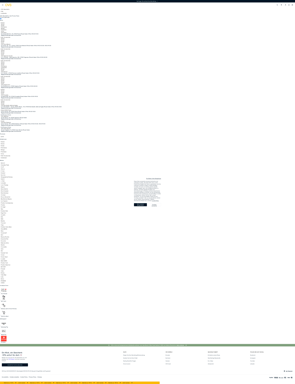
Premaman (3, 151)
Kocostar (3, 241)
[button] (281, 5)
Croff (2, 167)
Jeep (2, 270)
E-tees (2, 171)
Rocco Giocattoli (5, 197)
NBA (2, 219)
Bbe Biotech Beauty (6, 199)
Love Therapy (4, 185)
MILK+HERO (4, 261)
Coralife (3, 215)
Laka (2, 276)
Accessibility (5, 377)
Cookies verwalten (14, 377)
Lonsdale (3, 183)
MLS (2, 235)
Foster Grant (4, 257)
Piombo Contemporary (7, 203)
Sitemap (39, 377)
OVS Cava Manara (5, 44)
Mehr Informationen (16, 35)
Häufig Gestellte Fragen (129, 361)
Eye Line (3, 175)
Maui (2, 231)
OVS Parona (4, 71)
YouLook (3, 223)
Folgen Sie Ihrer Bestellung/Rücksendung (134, 355)
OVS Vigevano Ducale (7, 55)
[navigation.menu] (2, 5)
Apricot (3, 163)
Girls (2, 249)
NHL (2, 217)
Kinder (2, 145)
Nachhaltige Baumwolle (214, 358)
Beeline (3, 221)
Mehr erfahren (180, 345)
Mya (2, 209)
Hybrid (2, 179)
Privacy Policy (32, 377)
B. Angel (3, 207)
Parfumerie (4, 147)
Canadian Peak (5, 165)
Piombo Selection (5, 265)
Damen (3, 141)
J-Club (3, 181)
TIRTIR (2, 282)
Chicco (3, 169)
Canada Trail (4, 253)
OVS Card (168, 363)
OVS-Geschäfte (5, 9)
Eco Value (210, 361)
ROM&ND (3, 280)
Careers (168, 361)
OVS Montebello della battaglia (9, 105)
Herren (2, 143)
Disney (2, 272)
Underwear (4, 157)
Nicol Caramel (4, 191)
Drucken (168, 355)
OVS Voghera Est (5, 84)
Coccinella (4, 247)
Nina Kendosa (4, 193)
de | (289, 371)
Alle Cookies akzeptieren (140, 204)
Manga (3, 149)
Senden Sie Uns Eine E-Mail (130, 358)
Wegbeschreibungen (6, 35)
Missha (3, 245)
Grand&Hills (4, 229)
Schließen (154, 382)
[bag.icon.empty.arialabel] (292, 5)
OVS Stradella (4, 95)
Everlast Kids (4, 211)
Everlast (3, 173)
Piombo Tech (4, 263)
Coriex (2, 255)
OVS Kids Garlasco (6, 122)
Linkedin (252, 363)
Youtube (252, 361)
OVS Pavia (3, 32)
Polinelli (3, 268)
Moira (2, 278)
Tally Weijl (3, 274)
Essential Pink (4, 239)
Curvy (2, 153)
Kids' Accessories (5, 155)
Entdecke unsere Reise (214, 355)
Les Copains (4, 201)
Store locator (126, 363)
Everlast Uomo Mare (6, 227)
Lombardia (4, 13)
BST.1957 (3, 267)
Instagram (253, 358)
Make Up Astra (5, 243)
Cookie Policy (24, 377)
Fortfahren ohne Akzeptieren (153, 178)
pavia (2, 136)
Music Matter (4, 189)
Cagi (2, 225)
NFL (2, 251)
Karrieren (168, 358)
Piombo (3, 205)
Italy (2, 11)
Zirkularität (211, 363)
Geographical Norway (7, 177)
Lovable (3, 259)
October (3, 195)
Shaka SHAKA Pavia (6, 110)
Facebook (252, 355)
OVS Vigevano (5, 116)
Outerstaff (4, 233)
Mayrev (3, 187)
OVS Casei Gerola (5, 128)
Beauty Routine (5, 237)
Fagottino (3, 213)
